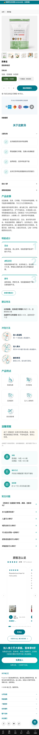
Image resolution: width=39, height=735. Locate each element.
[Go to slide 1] (9, 626)
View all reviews (18, 639)
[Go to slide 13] (28, 626)
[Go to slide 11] (25, 626)
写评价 (19, 632)
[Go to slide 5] (16, 626)
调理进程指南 (6, 190)
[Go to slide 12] (27, 626)
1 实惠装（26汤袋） (26, 79)
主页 (3, 12)
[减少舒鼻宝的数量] (4, 88)
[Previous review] (4, 596)
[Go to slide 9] (22, 626)
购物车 (28, 733)
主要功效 (5, 134)
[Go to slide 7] (19, 626)
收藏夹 (35, 733)
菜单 (9, 733)
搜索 (15, 733)
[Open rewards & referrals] (34, 722)
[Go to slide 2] (11, 626)
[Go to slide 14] (30, 626)
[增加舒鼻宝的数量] (13, 88)
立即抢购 (23, 2)
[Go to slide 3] (13, 626)
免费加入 (19, 660)
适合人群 (5, 184)
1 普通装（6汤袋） (9, 79)
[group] (19, 34)
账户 (21, 733)
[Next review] (35, 596)
